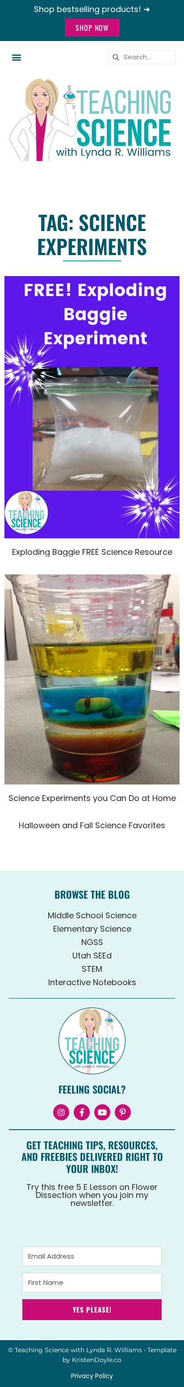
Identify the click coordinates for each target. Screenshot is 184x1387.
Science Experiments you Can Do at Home (92, 798)
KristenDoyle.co (96, 1360)
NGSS (92, 942)
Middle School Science (92, 915)
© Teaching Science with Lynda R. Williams (75, 1350)
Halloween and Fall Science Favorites (92, 825)
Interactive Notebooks (92, 982)
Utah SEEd (92, 955)
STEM (92, 968)
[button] (16, 57)
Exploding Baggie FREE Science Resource (92, 551)
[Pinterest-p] (123, 1112)
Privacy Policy (92, 1375)
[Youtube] (102, 1112)
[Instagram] (61, 1112)
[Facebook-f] (82, 1112)
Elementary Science (92, 928)
